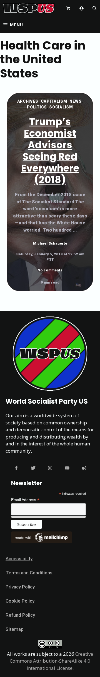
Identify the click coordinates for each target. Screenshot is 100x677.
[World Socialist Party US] (29, 8)
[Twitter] (33, 467)
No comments (50, 270)
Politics (37, 107)
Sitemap (15, 629)
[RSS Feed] (84, 467)
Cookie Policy (20, 601)
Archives (28, 101)
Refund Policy (20, 615)
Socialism (61, 107)
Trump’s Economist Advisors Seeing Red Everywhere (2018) (50, 150)
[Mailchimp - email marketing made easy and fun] (41, 541)
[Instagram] (50, 467)
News (75, 101)
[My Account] (81, 8)
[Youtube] (67, 467)
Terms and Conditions (29, 572)
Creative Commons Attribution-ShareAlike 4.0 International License (51, 661)
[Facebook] (16, 467)
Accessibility (19, 558)
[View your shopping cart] (68, 8)
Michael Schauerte (50, 243)
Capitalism (54, 101)
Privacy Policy (20, 587)
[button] (94, 8)
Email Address (25, 499)
